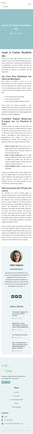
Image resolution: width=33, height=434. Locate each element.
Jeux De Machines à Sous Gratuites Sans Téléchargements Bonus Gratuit (20, 345)
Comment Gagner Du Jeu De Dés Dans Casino (20, 313)
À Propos (16, 396)
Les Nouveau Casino (20, 335)
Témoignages (16, 407)
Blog (16, 403)
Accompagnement (16, 399)
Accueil (16, 392)
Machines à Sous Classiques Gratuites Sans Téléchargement (20, 325)
